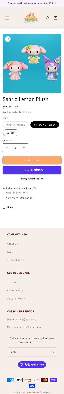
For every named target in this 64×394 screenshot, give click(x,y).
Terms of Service (16, 260)
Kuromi (10, 132)
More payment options (32, 178)
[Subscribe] (53, 352)
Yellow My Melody (44, 124)
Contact (11, 282)
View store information (19, 197)
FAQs (10, 251)
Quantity (7, 140)
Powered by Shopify (40, 392)
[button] (7, 18)
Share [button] (10, 207)
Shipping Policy (16, 298)
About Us (12, 243)
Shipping (6, 112)
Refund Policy (15, 290)
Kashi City (26, 392)
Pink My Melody (17, 125)
